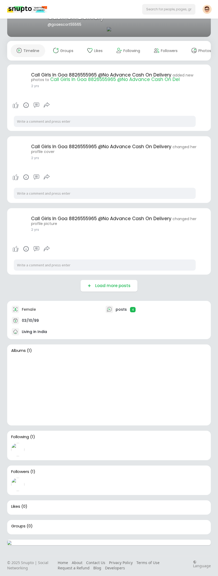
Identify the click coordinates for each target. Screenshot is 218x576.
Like (15, 105)
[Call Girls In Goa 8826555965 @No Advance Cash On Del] (42, 389)
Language (202, 565)
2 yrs (35, 85)
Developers (115, 567)
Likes (15, 506)
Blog (97, 567)
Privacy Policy (121, 562)
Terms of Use (148, 562)
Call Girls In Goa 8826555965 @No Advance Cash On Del (115, 79)
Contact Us (95, 562)
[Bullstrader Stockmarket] (17, 449)
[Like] (31, 105)
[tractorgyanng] (17, 484)
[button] (168, 9)
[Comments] (36, 105)
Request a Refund (74, 567)
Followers (20, 472)
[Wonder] (26, 105)
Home (63, 562)
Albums (18, 350)
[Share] (46, 105)
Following (20, 437)
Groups (18, 526)
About (77, 562)
